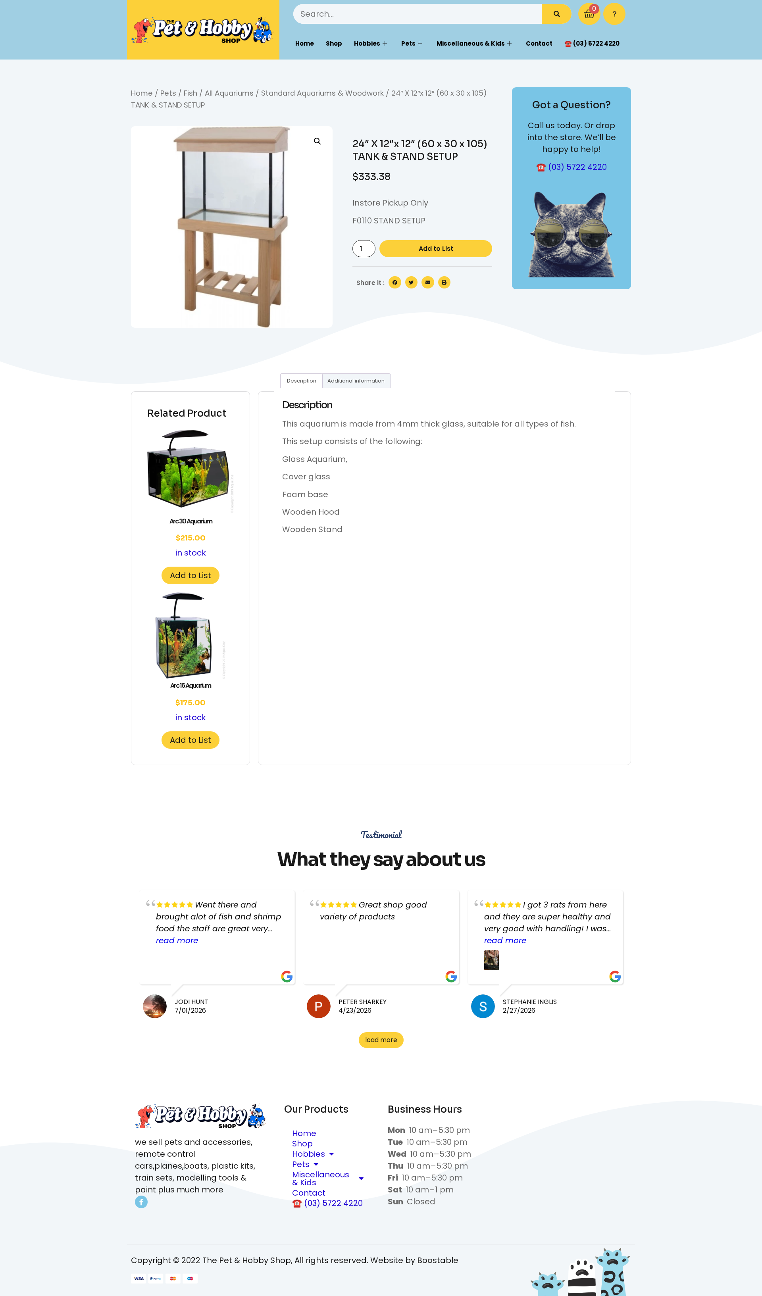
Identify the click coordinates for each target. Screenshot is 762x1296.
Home (304, 43)
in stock (190, 538)
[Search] (557, 14)
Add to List (436, 248)
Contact (539, 43)
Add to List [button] (190, 575)
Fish (190, 93)
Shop (334, 43)
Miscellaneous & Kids (471, 43)
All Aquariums (229, 93)
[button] (317, 141)
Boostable (437, 1260)
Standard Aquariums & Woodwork (322, 93)
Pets (408, 43)
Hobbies (367, 43)
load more (381, 1039)
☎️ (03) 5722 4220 (592, 43)
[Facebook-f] (141, 1202)
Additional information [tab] (356, 381)
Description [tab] (301, 381)
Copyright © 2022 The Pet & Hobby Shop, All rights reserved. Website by (274, 1260)
